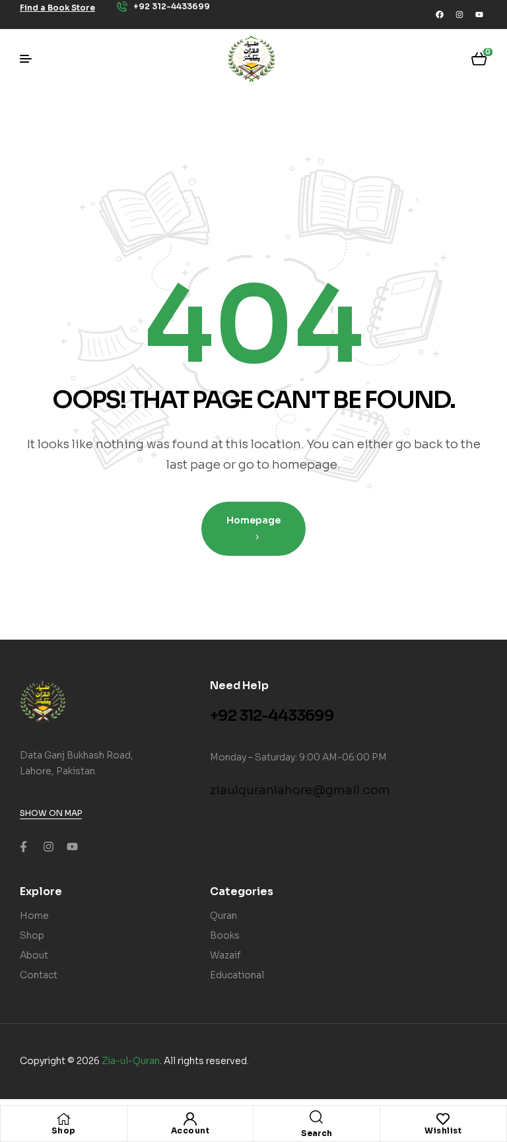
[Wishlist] (443, 1118)
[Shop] (63, 1118)
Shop (63, 1130)
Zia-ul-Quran (131, 1061)
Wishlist (442, 1130)
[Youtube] (479, 14)
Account (190, 1130)
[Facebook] (440, 14)
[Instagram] (459, 14)
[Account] (190, 1118)
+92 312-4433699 (272, 715)
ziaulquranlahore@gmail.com (300, 790)
